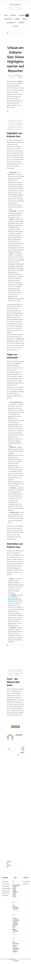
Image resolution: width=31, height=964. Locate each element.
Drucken (16, 726)
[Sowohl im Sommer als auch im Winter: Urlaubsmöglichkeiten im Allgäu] (12, 804)
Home (6, 15)
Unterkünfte (23, 15)
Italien (20, 77)
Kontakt (15, 26)
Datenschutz (26, 881)
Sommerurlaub (6, 888)
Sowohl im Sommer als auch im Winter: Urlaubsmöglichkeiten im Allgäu (9, 864)
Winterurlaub (6, 891)
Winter (24, 19)
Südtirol (20, 81)
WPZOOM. (16, 961)
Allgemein (21, 22)
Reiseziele (13, 15)
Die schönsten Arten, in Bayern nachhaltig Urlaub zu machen (16, 946)
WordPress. (12, 959)
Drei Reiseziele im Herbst (15, 907)
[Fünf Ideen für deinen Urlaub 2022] (21, 810)
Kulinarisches (11, 22)
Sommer (17, 19)
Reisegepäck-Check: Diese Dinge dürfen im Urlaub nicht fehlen (16, 890)
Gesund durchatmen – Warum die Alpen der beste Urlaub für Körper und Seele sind (16, 925)
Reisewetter (8, 19)
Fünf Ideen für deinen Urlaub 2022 (22, 750)
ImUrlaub (17, 75)
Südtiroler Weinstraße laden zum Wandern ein (14, 599)
